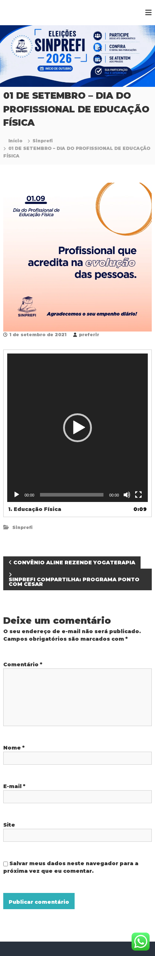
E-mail (14, 786)
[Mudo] (126, 494)
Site (9, 825)
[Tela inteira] (138, 494)
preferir (89, 334)
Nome (14, 747)
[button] (77, 427)
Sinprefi (42, 140)
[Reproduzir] (16, 494)
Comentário (22, 664)
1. (34, 509)
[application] (77, 428)
